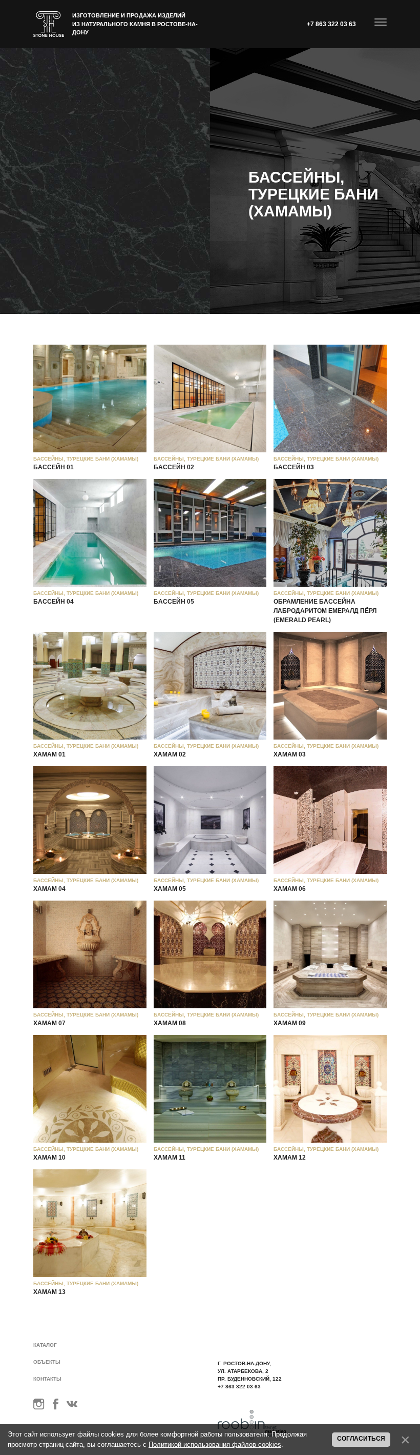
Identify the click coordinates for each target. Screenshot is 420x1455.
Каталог (45, 1345)
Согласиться (361, 1438)
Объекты (46, 1362)
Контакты (47, 1379)
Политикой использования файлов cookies (215, 1444)
